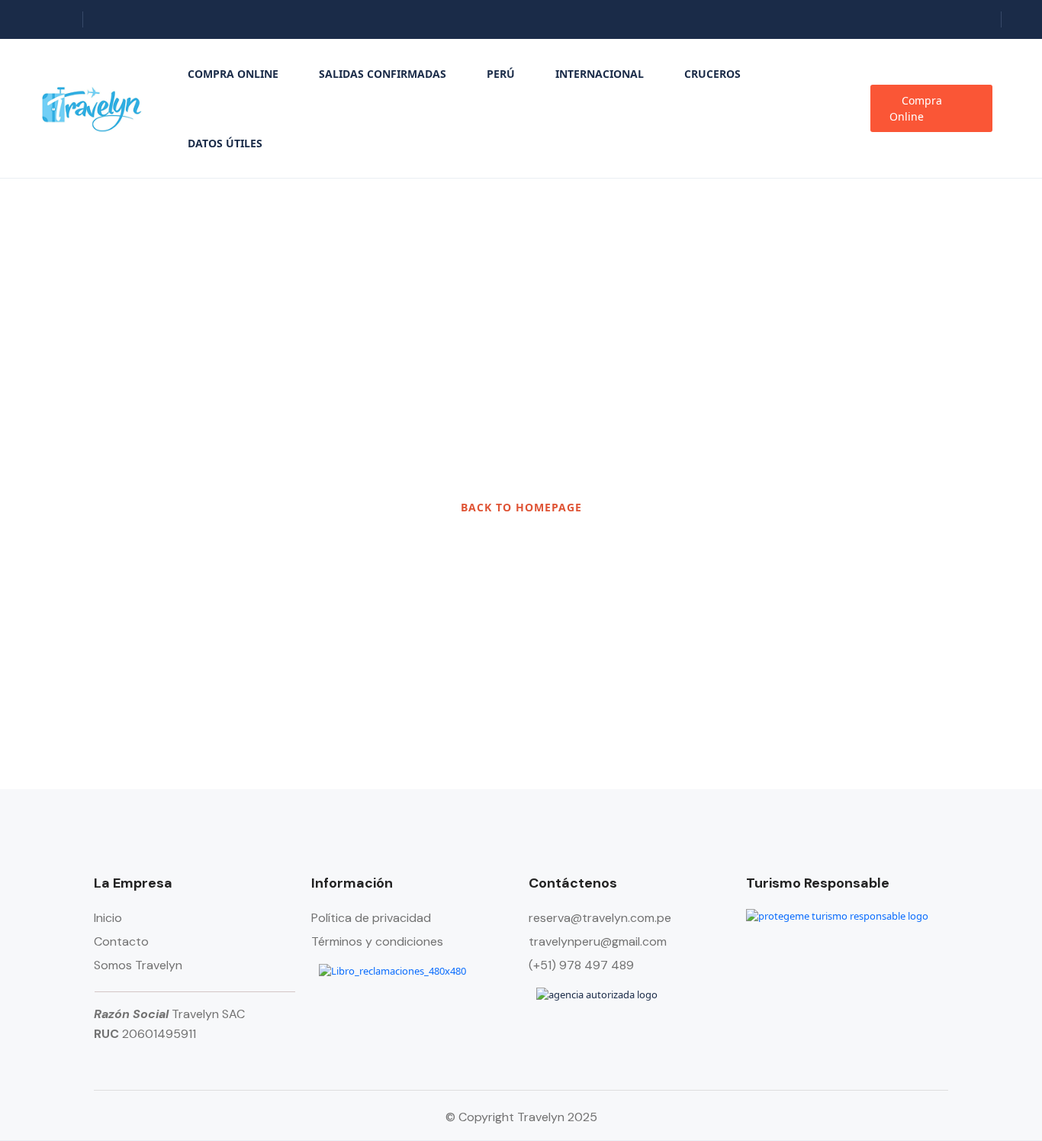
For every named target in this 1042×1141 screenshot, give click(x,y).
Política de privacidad (371, 918)
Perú (501, 73)
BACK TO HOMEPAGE (521, 507)
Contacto (121, 941)
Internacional (599, 73)
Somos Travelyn (138, 965)
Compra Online (233, 73)
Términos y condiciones (377, 941)
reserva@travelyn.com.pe (600, 918)
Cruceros (712, 73)
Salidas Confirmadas (382, 73)
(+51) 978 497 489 (581, 965)
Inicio (108, 918)
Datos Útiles (225, 143)
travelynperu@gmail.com (598, 941)
